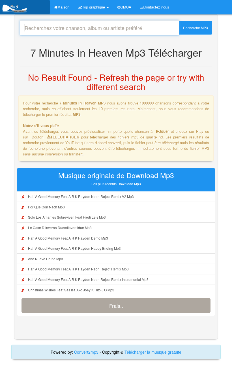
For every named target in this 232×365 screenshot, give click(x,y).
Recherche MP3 (195, 27)
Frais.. (116, 305)
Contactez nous (156, 7)
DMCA (126, 7)
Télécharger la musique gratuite (152, 352)
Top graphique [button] (94, 7)
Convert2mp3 (87, 352)
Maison (63, 7)
